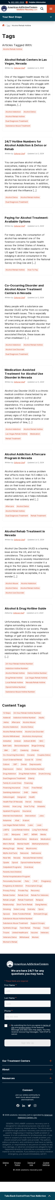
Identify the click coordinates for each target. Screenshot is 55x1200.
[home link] (3, 25)
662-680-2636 (17, 2)
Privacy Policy (17, 1164)
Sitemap (6, 1164)
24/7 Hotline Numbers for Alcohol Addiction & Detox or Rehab (26, 145)
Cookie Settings (46, 1164)
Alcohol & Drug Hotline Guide (25, 608)
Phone (7, 1011)
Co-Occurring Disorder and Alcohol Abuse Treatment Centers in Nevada (24, 289)
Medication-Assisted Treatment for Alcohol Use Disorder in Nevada (24, 373)
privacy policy (25, 1027)
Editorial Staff (19, 68)
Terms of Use (31, 1164)
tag (8, 25)
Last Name (9, 998)
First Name (9, 985)
